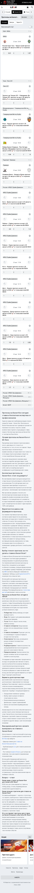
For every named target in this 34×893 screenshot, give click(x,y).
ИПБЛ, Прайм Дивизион (10, 192)
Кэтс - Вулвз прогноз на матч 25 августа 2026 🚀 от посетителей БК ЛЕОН (16, 203)
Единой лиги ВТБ (24, 574)
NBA (6, 571)
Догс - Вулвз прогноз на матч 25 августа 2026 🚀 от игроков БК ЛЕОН (16, 359)
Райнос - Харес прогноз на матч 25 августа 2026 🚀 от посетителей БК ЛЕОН (16, 246)
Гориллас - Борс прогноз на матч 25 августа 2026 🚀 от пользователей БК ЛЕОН (15, 382)
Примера (6, 165)
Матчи (13, 872)
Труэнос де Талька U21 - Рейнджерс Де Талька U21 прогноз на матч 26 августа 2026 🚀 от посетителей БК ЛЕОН (16, 97)
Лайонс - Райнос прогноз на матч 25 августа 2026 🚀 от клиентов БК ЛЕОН (15, 224)
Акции (21, 868)
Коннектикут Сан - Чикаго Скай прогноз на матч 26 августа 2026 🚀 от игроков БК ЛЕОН (16, 47)
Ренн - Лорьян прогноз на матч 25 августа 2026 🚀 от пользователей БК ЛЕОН (15, 125)
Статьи (26, 868)
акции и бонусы (16, 752)
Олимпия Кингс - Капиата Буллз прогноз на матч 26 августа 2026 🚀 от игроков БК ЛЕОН (16, 176)
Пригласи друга (8, 855)
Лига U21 (6, 86)
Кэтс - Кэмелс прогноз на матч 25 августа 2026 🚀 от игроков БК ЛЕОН (15, 267)
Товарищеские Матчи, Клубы (12, 114)
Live (15, 746)
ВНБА (4, 36)
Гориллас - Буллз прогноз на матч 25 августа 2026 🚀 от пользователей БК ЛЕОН (15, 313)
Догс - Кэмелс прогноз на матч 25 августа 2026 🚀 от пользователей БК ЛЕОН (15, 290)
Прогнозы (15, 868)
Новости (8, 868)
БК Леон (4, 738)
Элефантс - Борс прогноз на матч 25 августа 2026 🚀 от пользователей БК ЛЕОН (15, 337)
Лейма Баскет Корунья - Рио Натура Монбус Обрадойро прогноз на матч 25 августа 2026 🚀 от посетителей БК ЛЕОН (16, 149)
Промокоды (19, 872)
